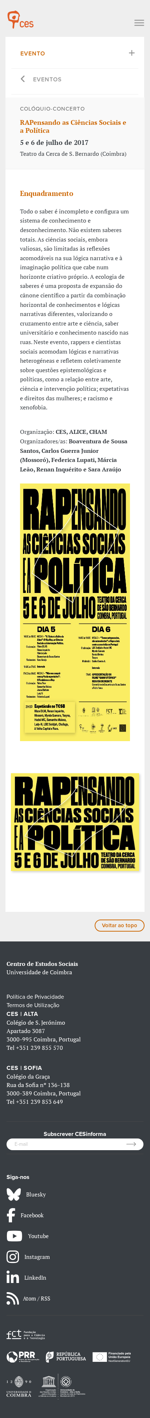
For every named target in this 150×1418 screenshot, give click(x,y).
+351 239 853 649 (39, 1102)
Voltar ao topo (119, 925)
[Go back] (23, 80)
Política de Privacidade (35, 997)
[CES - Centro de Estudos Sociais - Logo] (20, 16)
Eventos (47, 79)
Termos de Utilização (33, 1005)
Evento (32, 53)
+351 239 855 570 (39, 1048)
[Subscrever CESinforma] (134, 1144)
